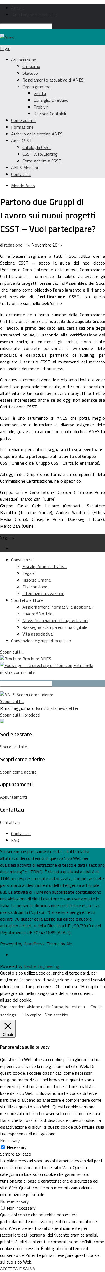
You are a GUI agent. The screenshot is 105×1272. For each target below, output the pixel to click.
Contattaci (21, 174)
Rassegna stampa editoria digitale (54, 627)
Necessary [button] (10, 1140)
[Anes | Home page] (7, 37)
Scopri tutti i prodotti (20, 714)
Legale (28, 573)
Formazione (22, 127)
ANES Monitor (24, 167)
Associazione (23, 59)
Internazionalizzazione (43, 593)
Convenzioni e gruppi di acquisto (41, 640)
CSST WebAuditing (40, 154)
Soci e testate (13, 746)
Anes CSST (21, 140)
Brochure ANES (36, 658)
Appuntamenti (13, 797)
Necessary (17, 1147)
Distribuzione (34, 586)
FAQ (15, 840)
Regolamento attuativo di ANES (53, 79)
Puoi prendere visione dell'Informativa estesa (42, 1006)
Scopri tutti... (12, 652)
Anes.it (17, 7)
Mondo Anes (23, 185)
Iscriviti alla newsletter (57, 708)
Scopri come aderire (35, 694)
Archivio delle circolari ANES (37, 133)
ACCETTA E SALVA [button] (17, 1268)
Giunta (40, 93)
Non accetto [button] (56, 1014)
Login (5, 48)
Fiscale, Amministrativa (44, 566)
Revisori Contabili (50, 113)
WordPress (34, 943)
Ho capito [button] (32, 1014)
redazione (13, 244)
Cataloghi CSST (36, 147)
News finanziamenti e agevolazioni (55, 620)
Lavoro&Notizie (37, 613)
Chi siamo (31, 66)
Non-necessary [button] (14, 1201)
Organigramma (36, 86)
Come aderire (23, 120)
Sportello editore (27, 600)
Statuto (30, 73)
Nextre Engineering (41, 966)
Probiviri (41, 106)
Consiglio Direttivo (51, 100)
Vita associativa (37, 634)
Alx (69, 943)
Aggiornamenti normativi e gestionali (57, 607)
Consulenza (21, 559)
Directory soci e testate (34, 14)
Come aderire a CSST (41, 160)
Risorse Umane (36, 580)
